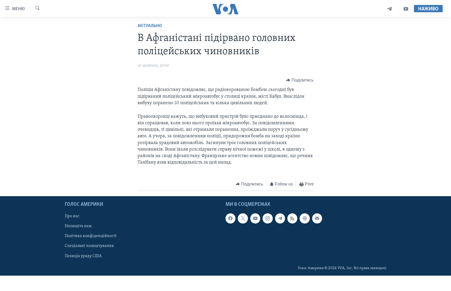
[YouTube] (406, 9)
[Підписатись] (317, 218)
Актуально (150, 26)
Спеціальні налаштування (89, 246)
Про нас (72, 216)
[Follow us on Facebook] (230, 218)
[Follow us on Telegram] (280, 218)
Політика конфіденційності (91, 236)
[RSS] (292, 218)
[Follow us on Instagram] (267, 218)
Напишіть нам (78, 226)
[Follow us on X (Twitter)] (243, 218)
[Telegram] (389, 9)
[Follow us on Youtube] (255, 218)
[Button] (299, 80)
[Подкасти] (305, 218)
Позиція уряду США (83, 256)
